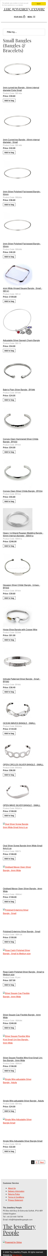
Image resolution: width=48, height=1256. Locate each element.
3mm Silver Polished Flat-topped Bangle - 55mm (22, 245)
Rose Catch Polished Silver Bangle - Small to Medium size (23, 973)
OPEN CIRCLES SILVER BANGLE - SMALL (23, 764)
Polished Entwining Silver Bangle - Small (21, 931)
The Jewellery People (24, 8)
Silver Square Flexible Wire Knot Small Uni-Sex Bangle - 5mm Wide (23, 1059)
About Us (12, 1188)
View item (24, 57)
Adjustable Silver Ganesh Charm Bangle (21, 340)
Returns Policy (14, 1194)
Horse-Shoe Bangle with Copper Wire (20, 629)
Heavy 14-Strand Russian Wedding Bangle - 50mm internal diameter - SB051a (23, 534)
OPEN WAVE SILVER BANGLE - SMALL (21, 805)
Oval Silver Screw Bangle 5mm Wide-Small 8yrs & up (22, 847)
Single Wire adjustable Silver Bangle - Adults (23, 1100)
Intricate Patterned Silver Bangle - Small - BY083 (21, 680)
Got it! (38, 4)
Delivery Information (16, 1191)
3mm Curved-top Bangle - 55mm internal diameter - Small (21, 141)
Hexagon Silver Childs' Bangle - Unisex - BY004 (21, 586)
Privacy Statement (15, 1200)
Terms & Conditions (16, 1197)
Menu (30, 17)
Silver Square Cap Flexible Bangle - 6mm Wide (22, 1016)
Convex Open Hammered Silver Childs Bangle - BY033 (20, 440)
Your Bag (18, 17)
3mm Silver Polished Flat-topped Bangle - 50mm (22, 193)
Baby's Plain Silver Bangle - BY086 (19, 389)
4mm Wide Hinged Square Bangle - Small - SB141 (22, 289)
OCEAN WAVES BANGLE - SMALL (19, 723)
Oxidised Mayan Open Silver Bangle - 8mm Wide (22, 890)
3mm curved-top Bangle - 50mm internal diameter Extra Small (21, 89)
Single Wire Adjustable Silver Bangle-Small (22, 1140)
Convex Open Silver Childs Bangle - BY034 (22, 491)
